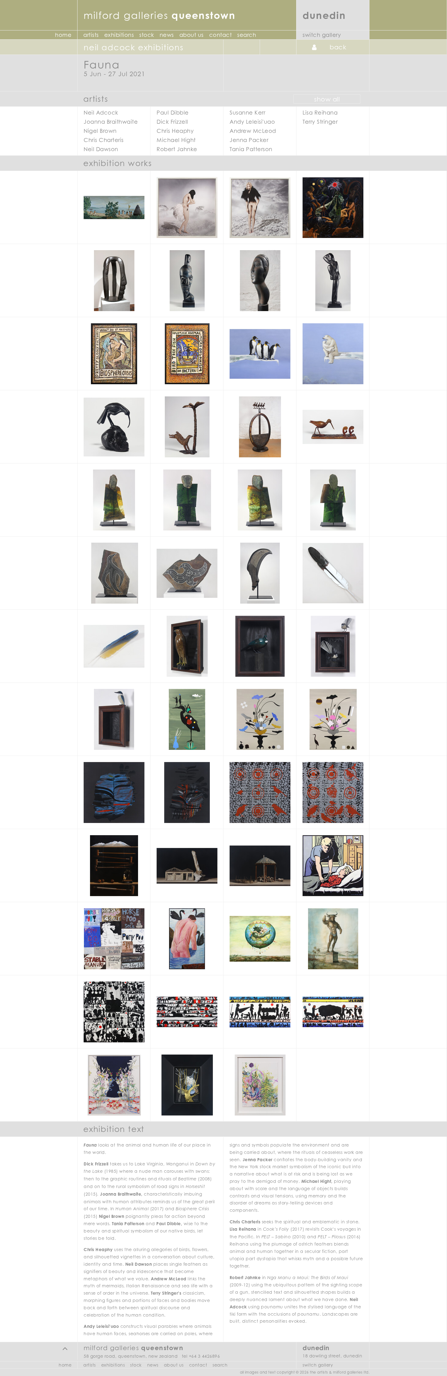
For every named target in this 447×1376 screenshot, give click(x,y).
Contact (220, 35)
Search (246, 35)
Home (63, 35)
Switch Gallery (322, 35)
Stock (146, 35)
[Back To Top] (65, 1348)
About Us (191, 35)
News (167, 35)
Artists (91, 35)
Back (338, 47)
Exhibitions (119, 35)
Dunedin (324, 15)
